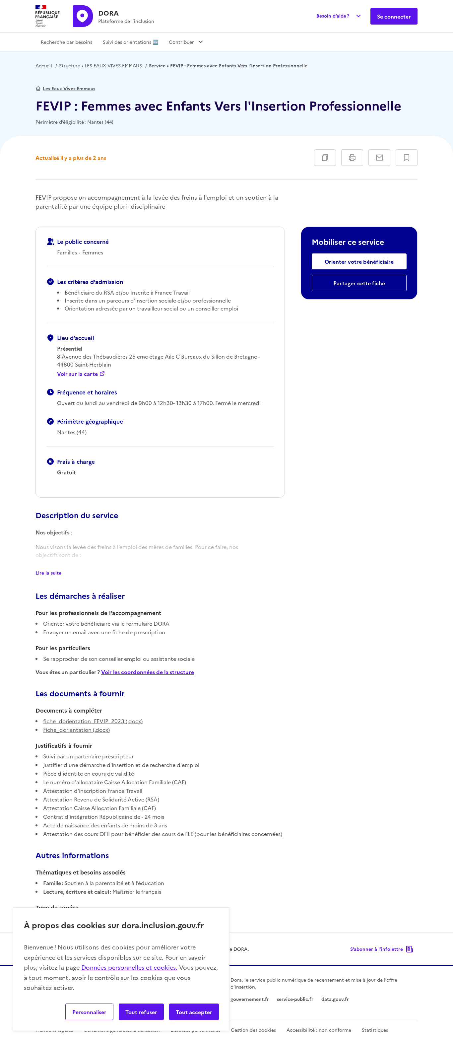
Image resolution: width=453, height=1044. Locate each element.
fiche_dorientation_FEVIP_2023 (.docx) (93, 721)
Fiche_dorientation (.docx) (76, 729)
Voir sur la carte (77, 373)
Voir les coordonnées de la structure (147, 671)
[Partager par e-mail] (379, 157)
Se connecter (394, 16)
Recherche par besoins (66, 41)
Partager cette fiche (359, 283)
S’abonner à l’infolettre (376, 948)
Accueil (43, 65)
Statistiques (375, 1029)
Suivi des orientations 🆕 (130, 41)
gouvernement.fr (249, 999)
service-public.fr (295, 999)
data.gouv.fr (335, 999)
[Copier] (325, 157)
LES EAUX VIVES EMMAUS (100, 65)
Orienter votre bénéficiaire (359, 261)
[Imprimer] (352, 157)
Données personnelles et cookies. (129, 967)
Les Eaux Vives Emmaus (69, 88)
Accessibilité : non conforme (319, 1029)
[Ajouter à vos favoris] (407, 157)
